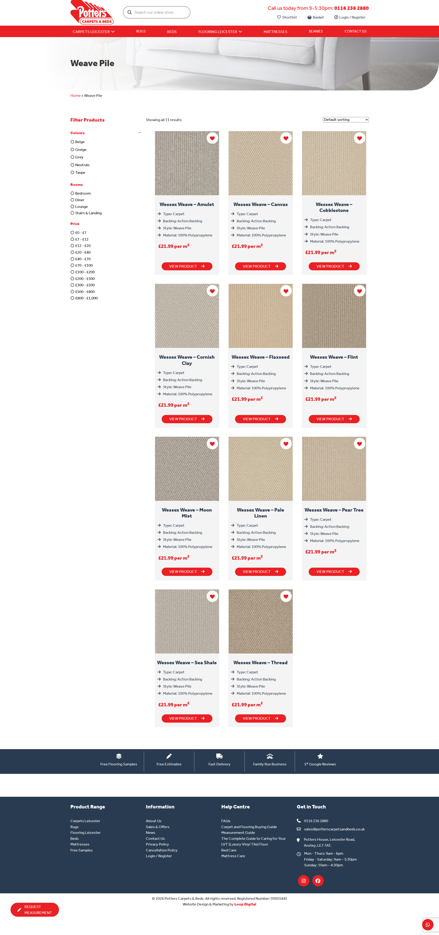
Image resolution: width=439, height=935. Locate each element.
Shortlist (289, 17)
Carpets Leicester (85, 820)
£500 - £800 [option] (85, 291)
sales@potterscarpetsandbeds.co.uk (334, 829)
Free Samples (81, 850)
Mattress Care (233, 856)
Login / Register (352, 17)
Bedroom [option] (83, 193)
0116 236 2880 (351, 8)
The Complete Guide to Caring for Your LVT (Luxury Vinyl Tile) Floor (253, 841)
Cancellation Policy (162, 850)
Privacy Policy (157, 844)
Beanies (316, 31)
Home (75, 95)
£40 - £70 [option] (83, 259)
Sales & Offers (157, 826)
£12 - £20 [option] (83, 245)
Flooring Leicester (85, 832)
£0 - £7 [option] (80, 232)
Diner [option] (79, 200)
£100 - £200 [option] (85, 272)
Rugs (141, 31)
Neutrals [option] (82, 165)
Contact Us (356, 31)
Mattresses (79, 844)
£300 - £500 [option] (85, 285)
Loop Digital (245, 904)
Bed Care (228, 850)
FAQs (225, 820)
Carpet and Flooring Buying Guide (249, 826)
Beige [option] (80, 141)
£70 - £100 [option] (84, 265)
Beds (74, 838)
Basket (318, 17)
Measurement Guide (238, 832)
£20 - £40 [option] (83, 252)
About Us (153, 820)
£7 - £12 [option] (81, 239)
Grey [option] (79, 157)
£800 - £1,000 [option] (86, 298)
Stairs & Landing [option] (88, 213)
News (150, 832)
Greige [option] (80, 149)
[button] (106, 133)
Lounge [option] (81, 206)
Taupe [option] (80, 172)
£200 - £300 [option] (85, 278)
